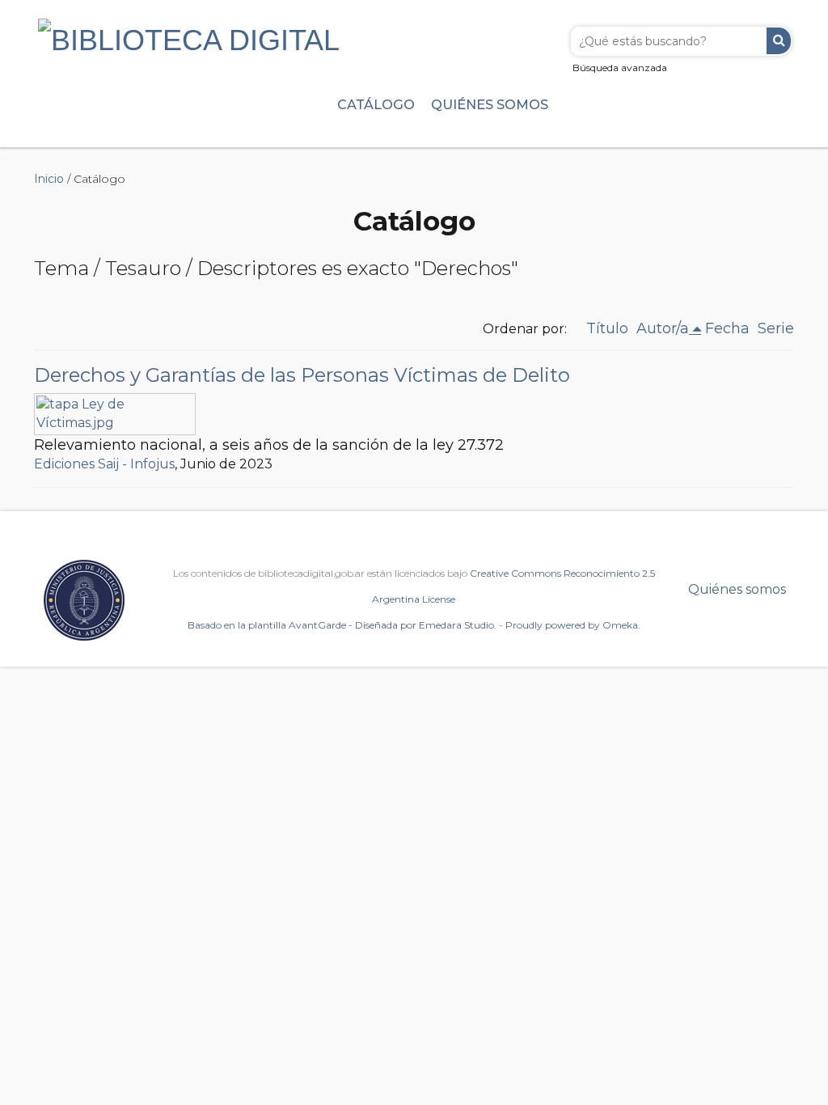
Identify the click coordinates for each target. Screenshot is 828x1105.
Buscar (779, 41)
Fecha (727, 328)
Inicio (49, 178)
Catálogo (376, 104)
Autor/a (662, 328)
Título (607, 328)
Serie (776, 328)
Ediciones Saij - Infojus (104, 464)
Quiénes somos (489, 104)
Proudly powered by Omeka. (572, 625)
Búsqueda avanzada (619, 67)
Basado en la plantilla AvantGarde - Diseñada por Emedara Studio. (342, 625)
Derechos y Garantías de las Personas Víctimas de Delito (302, 375)
